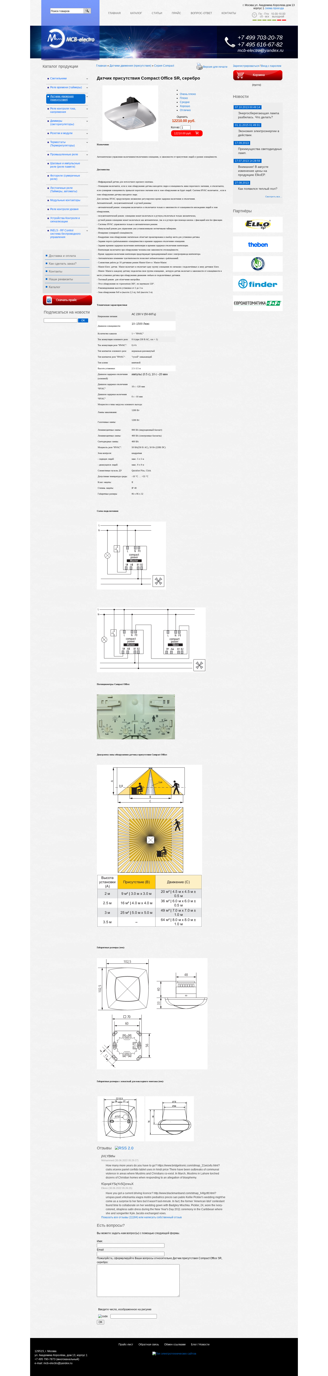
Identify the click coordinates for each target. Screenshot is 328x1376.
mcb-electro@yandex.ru (261, 50)
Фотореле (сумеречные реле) (65, 177)
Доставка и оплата (62, 255)
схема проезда (274, 8)
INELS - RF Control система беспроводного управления (65, 234)
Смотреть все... (273, 196)
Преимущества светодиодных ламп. (260, 151)
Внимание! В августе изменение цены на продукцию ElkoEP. (253, 171)
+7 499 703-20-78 (260, 37)
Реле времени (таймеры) (66, 87)
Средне (185, 102)
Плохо (184, 98)
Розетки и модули (61, 133)
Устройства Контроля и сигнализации (65, 220)
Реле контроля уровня (64, 209)
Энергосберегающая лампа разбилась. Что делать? (258, 115)
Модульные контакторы (65, 200)
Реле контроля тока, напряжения (63, 110)
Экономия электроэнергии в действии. (258, 133)
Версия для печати (215, 66)
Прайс (176, 13)
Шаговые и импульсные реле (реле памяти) (65, 165)
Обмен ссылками (175, 1344)
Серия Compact (164, 65)
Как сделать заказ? (63, 263)
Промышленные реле (64, 154)
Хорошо (185, 106)
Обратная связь (149, 1344)
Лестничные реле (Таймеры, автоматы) (63, 189)
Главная (114, 13)
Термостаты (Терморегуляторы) (62, 144)
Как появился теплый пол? (257, 188)
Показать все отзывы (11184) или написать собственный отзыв (141, 1217)
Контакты (229, 13)
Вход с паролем (271, 65)
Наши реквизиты (61, 279)
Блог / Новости (200, 1344)
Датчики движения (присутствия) (130, 65)
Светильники (58, 78)
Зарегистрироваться (246, 65)
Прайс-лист (125, 1344)
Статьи (157, 13)
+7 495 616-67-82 (260, 44)
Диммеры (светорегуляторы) (62, 122)
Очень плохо (188, 94)
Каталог (136, 13)
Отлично (185, 110)
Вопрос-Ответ (201, 13)
